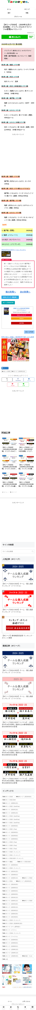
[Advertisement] (18, 154)
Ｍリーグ (6, 368)
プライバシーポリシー (18, 1004)
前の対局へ (11, 292)
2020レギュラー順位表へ (10, 297)
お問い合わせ (26, 1001)
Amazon (21, 318)
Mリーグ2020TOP (8, 302)
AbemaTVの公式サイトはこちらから (13, 250)
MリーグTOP (29, 332)
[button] (32, 551)
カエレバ (24, 310)
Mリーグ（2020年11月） (19, 371)
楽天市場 (21, 323)
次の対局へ (25, 292)
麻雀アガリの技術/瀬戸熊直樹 (21, 308)
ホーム (10, 1001)
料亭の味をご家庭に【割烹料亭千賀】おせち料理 (17, 337)
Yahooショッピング (21, 315)
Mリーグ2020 (6, 371)
